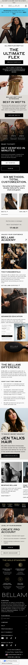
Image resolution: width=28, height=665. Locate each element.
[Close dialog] (27, 324)
